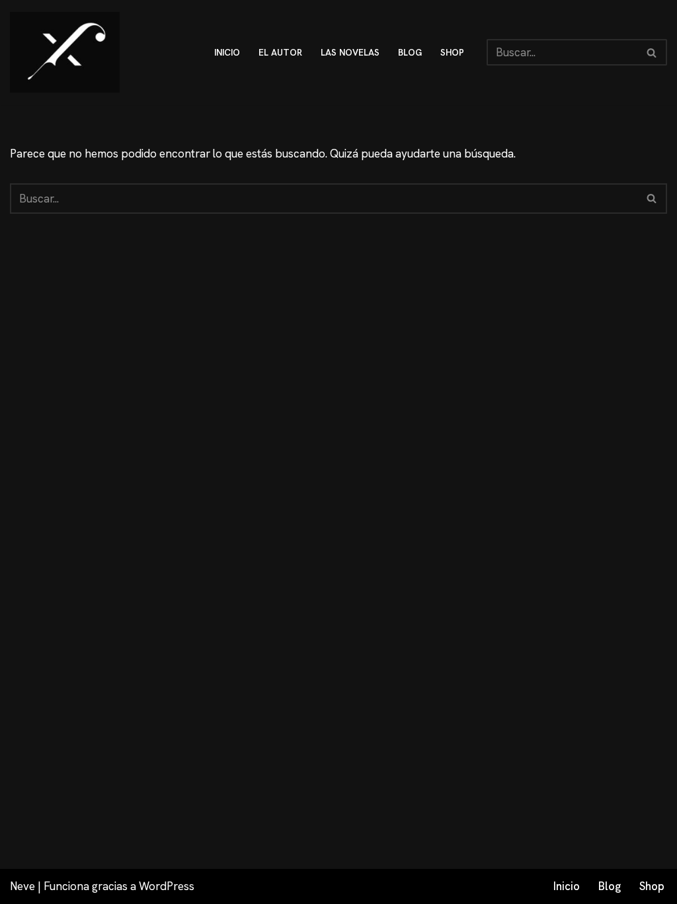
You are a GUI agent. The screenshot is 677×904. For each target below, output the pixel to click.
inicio (227, 52)
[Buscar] (652, 52)
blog (410, 52)
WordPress (166, 886)
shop (452, 52)
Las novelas (350, 52)
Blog (609, 886)
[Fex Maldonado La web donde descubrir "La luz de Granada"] (65, 52)
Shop (651, 886)
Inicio (566, 886)
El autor (280, 52)
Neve (22, 886)
